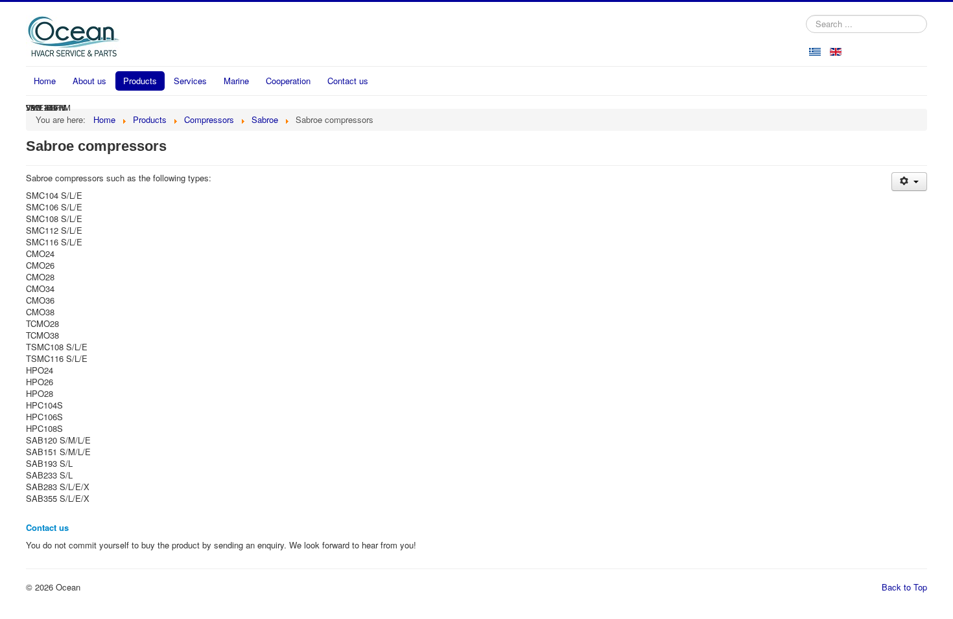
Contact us (347, 80)
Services (190, 80)
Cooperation (288, 80)
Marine (236, 80)
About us (89, 80)
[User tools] (909, 181)
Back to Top (904, 587)
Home (45, 80)
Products (140, 80)
